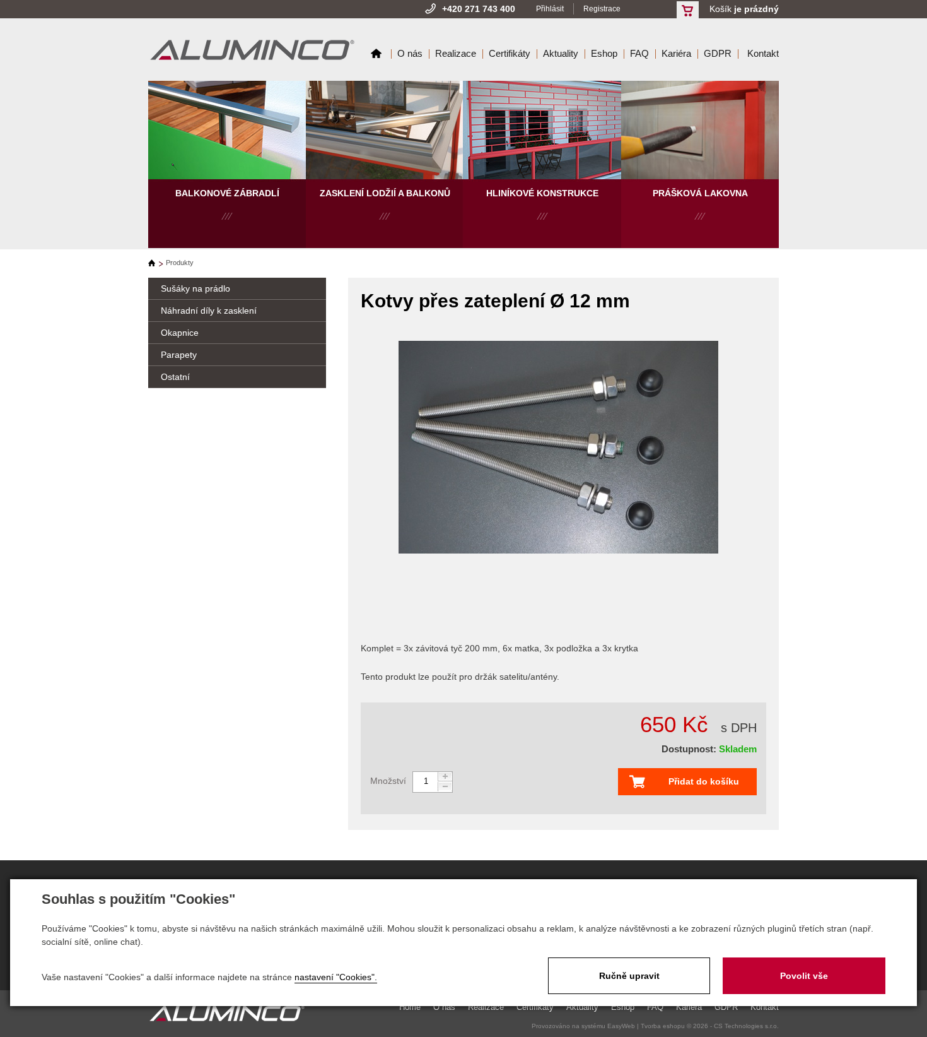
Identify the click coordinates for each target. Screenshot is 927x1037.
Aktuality (560, 53)
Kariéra (676, 53)
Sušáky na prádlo (195, 288)
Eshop (604, 53)
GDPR (718, 53)
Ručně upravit (629, 976)
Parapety (179, 355)
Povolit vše (804, 976)
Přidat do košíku (703, 781)
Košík (744, 9)
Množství (388, 781)
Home (376, 53)
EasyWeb (621, 1025)
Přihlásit (550, 8)
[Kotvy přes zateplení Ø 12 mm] (558, 448)
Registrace (602, 8)
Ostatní (175, 377)
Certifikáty (509, 53)
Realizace (455, 53)
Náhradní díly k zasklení (209, 310)
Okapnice (180, 333)
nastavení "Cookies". (335, 977)
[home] (155, 262)
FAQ (639, 53)
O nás (410, 53)
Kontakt (763, 53)
